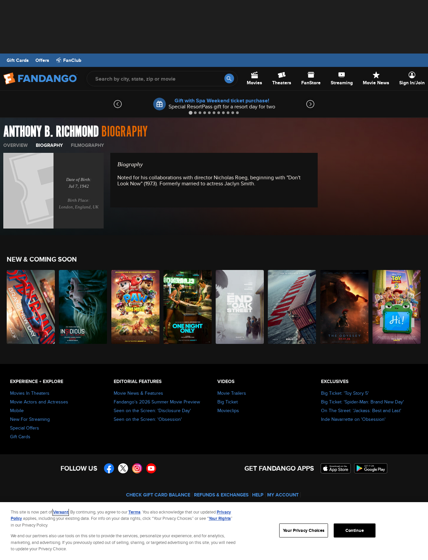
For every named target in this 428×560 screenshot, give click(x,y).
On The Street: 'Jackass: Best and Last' (361, 410)
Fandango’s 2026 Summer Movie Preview (157, 401)
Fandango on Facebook (109, 468)
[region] (214, 531)
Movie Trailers (231, 393)
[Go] (229, 78)
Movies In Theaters (29, 393)
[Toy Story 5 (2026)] (396, 307)
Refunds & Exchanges (221, 494)
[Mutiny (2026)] (292, 307)
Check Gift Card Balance (158, 494)
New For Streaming (30, 419)
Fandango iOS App (336, 468)
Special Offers (24, 428)
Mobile (17, 410)
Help (257, 494)
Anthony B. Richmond (51, 132)
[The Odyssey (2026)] (344, 307)
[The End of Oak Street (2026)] (240, 307)
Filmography (87, 145)
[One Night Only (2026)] (188, 307)
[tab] (190, 112)
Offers (42, 60)
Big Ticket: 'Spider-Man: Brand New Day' (362, 401)
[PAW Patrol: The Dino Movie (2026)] (135, 307)
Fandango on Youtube (151, 468)
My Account (283, 494)
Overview (15, 145)
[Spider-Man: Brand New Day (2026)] (31, 307)
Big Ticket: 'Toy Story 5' (345, 393)
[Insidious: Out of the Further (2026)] (83, 307)
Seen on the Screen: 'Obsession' (148, 419)
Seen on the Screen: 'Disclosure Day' (152, 410)
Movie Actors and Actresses (39, 401)
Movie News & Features (138, 393)
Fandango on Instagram (137, 468)
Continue (354, 530)
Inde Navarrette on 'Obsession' (353, 419)
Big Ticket (227, 401)
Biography (49, 145)
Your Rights (220, 518)
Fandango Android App (371, 468)
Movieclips (228, 410)
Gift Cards (18, 60)
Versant (60, 512)
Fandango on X (123, 468)
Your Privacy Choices (303, 530)
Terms (134, 512)
